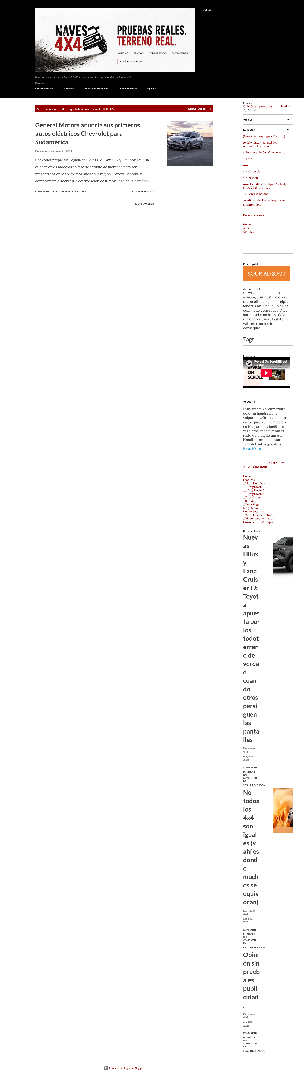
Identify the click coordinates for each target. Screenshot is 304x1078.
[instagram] (263, 457)
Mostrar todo (199, 109)
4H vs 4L (248, 158)
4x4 (245, 165)
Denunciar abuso (253, 215)
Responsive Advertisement (265, 464)
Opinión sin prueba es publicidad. (265, 106)
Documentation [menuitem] (253, 511)
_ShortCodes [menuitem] (252, 497)
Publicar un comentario (69, 191)
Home (247, 224)
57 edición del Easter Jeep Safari (264, 200)
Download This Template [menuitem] (259, 522)
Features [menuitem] (249, 480)
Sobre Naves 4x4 (44, 88)
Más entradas (144, 204)
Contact (248, 231)
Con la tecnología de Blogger (126, 1068)
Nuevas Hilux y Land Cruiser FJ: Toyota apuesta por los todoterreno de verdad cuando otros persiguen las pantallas (251, 638)
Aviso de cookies (128, 88)
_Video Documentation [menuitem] (258, 518)
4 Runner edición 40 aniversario (264, 152)
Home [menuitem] (247, 476)
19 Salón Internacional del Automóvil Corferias (260, 144)
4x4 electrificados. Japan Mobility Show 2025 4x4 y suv (265, 185)
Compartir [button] (42, 191)
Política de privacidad (96, 88)
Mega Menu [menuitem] (251, 508)
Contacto (69, 88)
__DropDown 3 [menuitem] (253, 494)
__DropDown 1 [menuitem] (253, 487)
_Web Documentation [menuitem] (257, 515)
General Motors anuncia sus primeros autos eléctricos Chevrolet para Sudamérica (87, 133)
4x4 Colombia (252, 171)
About (247, 228)
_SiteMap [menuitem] (249, 501)
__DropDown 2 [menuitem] (253, 490)
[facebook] (247, 457)
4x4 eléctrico (251, 177)
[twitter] (255, 457)
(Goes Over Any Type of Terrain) (264, 136)
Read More (252, 448)
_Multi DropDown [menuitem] (255, 483)
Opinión (151, 88)
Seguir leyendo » (143, 191)
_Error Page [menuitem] (251, 504)
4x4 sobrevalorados (255, 194)
